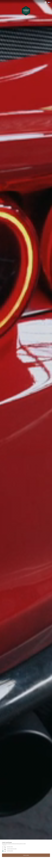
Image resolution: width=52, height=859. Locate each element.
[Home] (26, 15)
